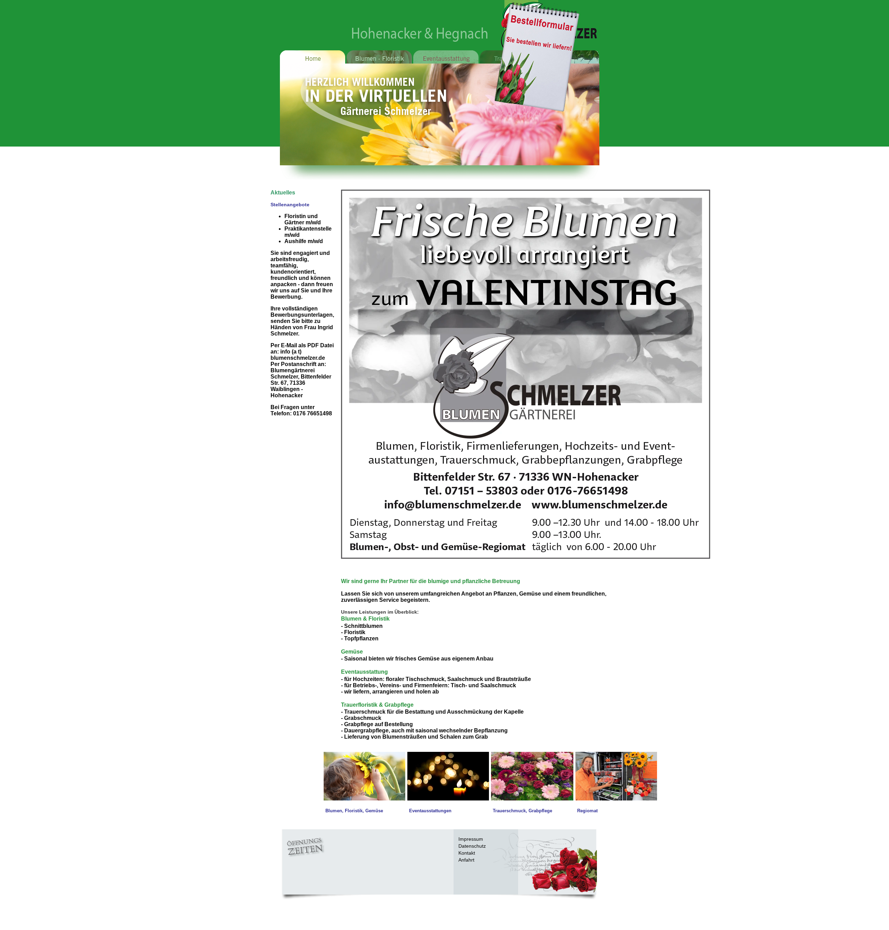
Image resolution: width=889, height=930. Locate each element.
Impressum (470, 839)
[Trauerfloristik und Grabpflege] (532, 799)
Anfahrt (466, 860)
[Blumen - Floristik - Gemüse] (364, 799)
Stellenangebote (290, 204)
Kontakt (466, 853)
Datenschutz (472, 846)
